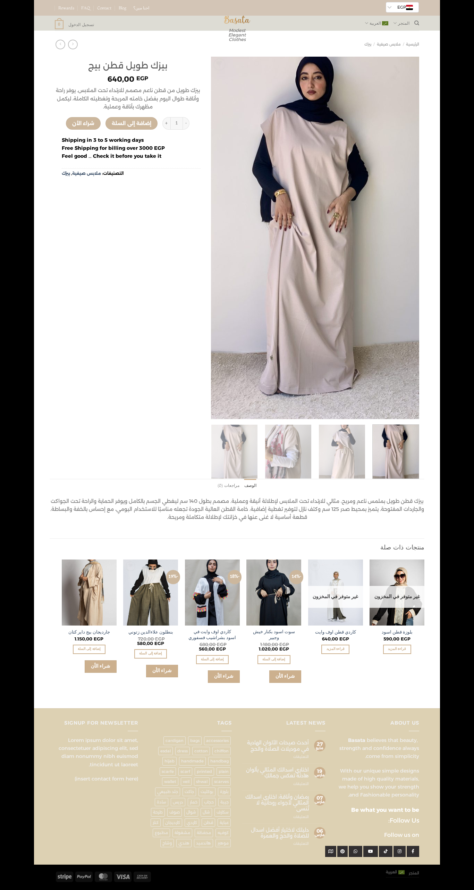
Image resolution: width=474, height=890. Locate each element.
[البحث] (416, 23)
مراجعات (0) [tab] (228, 485)
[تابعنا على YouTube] (52, 11)
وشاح (167, 843)
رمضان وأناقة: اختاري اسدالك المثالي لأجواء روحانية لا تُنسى (277, 803)
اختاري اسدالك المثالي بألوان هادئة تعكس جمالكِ (277, 773)
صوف (174, 812)
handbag (219, 761)
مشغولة (182, 832)
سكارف (223, 812)
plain (224, 771)
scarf (185, 771)
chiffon (221, 751)
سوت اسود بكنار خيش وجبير (274, 635)
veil (186, 781)
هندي (183, 843)
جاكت (189, 791)
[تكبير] (411, 411)
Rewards (66, 8)
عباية (224, 822)
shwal (202, 781)
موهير (223, 843)
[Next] (219, 238)
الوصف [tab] (250, 485)
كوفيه (223, 832)
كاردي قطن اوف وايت (335, 632)
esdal (165, 751)
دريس (178, 802)
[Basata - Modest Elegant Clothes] (237, 20)
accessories (217, 740)
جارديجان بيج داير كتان (89, 632)
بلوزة (224, 791)
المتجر (403, 23)
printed (204, 771)
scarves (221, 781)
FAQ (85, 8)
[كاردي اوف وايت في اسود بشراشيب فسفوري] (212, 592)
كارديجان (172, 822)
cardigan (175, 740)
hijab (169, 761)
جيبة (224, 802)
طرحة (158, 812)
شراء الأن (83, 123)
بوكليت (207, 791)
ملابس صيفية (389, 44)
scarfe (168, 771)
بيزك (367, 44)
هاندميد (203, 843)
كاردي (192, 822)
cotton (201, 751)
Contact (104, 8)
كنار (156, 822)
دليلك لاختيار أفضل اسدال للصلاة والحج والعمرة (280, 833)
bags (195, 740)
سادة (161, 802)
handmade (192, 761)
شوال (191, 812)
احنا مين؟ (141, 8)
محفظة (204, 832)
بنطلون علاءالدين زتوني (150, 632)
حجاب (209, 802)
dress (182, 751)
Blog (122, 8)
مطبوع (161, 832)
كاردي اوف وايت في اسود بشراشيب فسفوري (212, 635)
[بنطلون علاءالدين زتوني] (150, 592)
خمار (193, 802)
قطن (208, 822)
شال (206, 812)
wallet (170, 781)
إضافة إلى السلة (131, 123)
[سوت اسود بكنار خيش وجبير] (273, 592)
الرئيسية (412, 44)
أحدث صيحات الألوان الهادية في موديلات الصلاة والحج (278, 746)
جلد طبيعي (167, 791)
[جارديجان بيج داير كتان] (89, 592)
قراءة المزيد (397, 649)
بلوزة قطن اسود (397, 632)
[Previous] (406, 238)
